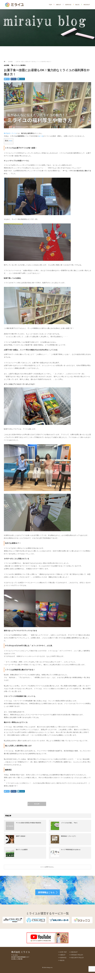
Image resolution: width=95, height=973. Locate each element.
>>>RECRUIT (73, 952)
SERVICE (68, 4)
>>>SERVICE (62, 957)
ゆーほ (41, 136)
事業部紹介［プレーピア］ (69, 836)
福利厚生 (23, 65)
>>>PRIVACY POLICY (76, 955)
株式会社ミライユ (10, 133)
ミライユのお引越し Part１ (69, 822)
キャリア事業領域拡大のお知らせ (70, 849)
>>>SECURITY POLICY (76, 957)
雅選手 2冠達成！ (21, 836)
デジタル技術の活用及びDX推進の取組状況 (28, 822)
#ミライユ (17, 65)
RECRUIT (87, 4)
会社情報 (6, 65)
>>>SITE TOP (62, 952)
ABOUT (58, 4)
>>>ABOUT (61, 955)
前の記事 (36, 804)
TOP (50, 4)
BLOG (77, 4)
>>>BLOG (61, 960)
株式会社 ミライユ (20, 952)
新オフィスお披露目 (22, 849)
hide (10, 140)
